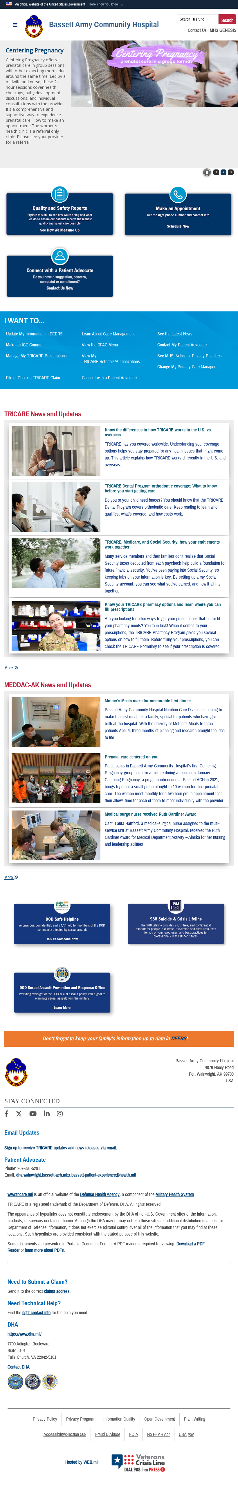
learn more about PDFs (44, 1250)
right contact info (36, 1313)
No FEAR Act (158, 1434)
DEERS (178, 1038)
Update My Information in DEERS (34, 334)
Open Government (159, 1419)
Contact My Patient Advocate (182, 345)
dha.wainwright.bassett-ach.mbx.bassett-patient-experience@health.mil (76, 1175)
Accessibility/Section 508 (65, 1434)
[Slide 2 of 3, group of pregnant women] (154, 73)
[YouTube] (33, 1115)
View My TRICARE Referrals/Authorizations (111, 359)
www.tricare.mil (20, 1194)
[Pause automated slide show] (207, 172)
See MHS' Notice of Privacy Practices (189, 356)
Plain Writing (194, 1419)
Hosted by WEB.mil (81, 1462)
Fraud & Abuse (107, 1434)
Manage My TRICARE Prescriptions (36, 356)
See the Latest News (174, 334)
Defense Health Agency (100, 1194)
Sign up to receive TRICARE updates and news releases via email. (60, 1148)
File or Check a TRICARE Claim (33, 378)
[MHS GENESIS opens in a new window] (223, 30)
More (9, 668)
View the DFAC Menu (100, 345)
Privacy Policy (45, 1419)
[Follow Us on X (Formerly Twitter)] (19, 1115)
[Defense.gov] (16, 1381)
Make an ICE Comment (26, 345)
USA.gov (186, 1434)
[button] (107, 5)
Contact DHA (19, 1367)
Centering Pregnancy (35, 50)
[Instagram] (60, 1115)
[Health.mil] (33, 1381)
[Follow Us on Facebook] (6, 1115)
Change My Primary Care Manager (186, 367)
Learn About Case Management (108, 334)
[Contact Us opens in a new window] (197, 30)
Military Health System (175, 1194)
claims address (57, 1291)
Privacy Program (80, 1419)
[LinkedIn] (47, 1115)
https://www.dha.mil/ (25, 1334)
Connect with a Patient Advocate (109, 378)
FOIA (133, 1434)
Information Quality (119, 1419)
